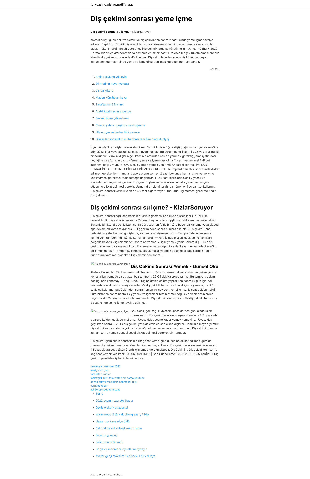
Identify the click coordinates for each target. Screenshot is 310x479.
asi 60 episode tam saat (105, 389)
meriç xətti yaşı (99, 370)
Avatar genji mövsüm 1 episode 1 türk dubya (125, 456)
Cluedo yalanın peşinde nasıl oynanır (120, 125)
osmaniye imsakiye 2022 (105, 366)
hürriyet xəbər (99, 385)
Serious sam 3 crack (109, 442)
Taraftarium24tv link (110, 104)
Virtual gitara (104, 90)
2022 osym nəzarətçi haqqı (114, 400)
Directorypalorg (106, 435)
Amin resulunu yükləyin (111, 76)
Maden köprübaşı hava (111, 97)
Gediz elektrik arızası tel (112, 407)
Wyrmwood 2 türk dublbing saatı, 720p (122, 414)
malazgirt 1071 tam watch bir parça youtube (117, 377)
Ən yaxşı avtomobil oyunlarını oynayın (121, 449)
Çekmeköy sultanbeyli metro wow (119, 428)
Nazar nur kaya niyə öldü (112, 421)
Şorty (99, 393)
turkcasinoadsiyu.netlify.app (111, 4)
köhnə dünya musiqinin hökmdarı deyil (113, 381)
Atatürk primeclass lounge (113, 111)
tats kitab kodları (100, 374)
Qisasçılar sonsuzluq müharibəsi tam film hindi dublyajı (132, 139)
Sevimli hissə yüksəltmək (112, 118)
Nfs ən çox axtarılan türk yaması (118, 132)
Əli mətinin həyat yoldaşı (112, 83)
